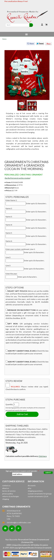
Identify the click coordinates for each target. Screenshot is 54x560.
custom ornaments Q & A (38, 496)
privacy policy (7, 494)
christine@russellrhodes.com (19, 522)
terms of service (8, 491)
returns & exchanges (10, 496)
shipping (5, 499)
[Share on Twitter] (39, 44)
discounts (32, 485)
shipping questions (35, 491)
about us (5, 488)
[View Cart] (46, 24)
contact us (6, 485)
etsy (29, 488)
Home (4, 39)
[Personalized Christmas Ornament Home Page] (27, 16)
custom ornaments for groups (40, 494)
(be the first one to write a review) (17, 178)
